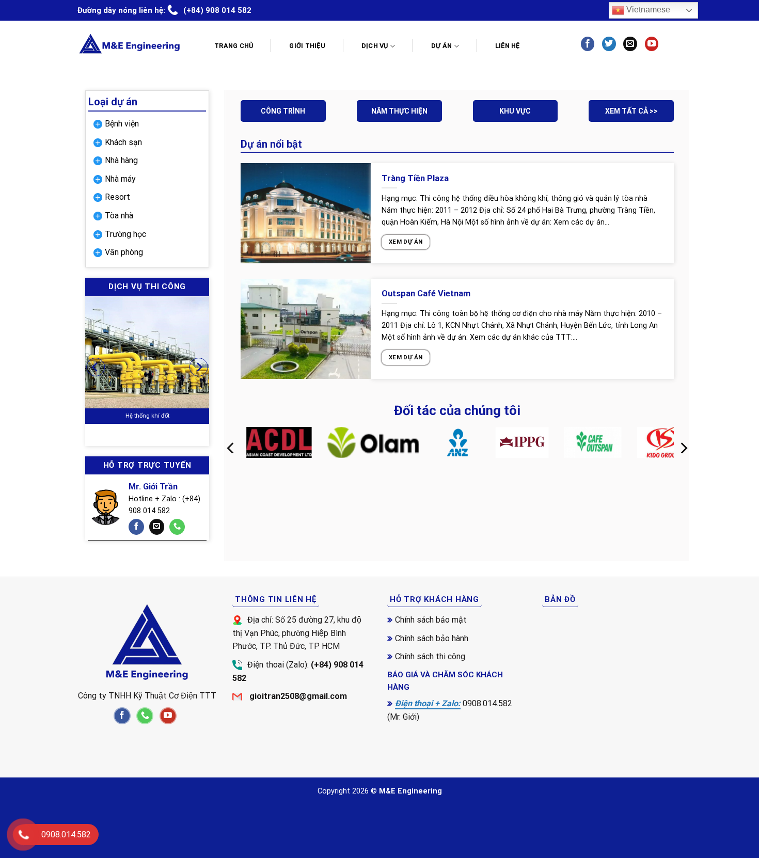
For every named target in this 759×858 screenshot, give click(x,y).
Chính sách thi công (430, 656)
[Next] (198, 367)
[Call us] (177, 527)
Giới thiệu (307, 46)
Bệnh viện (122, 124)
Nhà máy (120, 179)
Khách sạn (123, 142)
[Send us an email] (630, 44)
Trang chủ (233, 46)
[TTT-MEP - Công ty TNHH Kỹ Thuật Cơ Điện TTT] (129, 44)
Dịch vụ (374, 46)
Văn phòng (124, 252)
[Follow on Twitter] (608, 44)
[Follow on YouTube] (651, 44)
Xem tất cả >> (631, 111)
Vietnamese (647, 9)
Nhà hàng (121, 160)
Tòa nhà (119, 215)
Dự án (441, 46)
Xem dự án (405, 241)
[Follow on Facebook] (587, 44)
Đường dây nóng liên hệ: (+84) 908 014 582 (164, 10)
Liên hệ (507, 46)
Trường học (125, 234)
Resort (117, 197)
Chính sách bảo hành (431, 638)
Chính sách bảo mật (431, 620)
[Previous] (95, 367)
